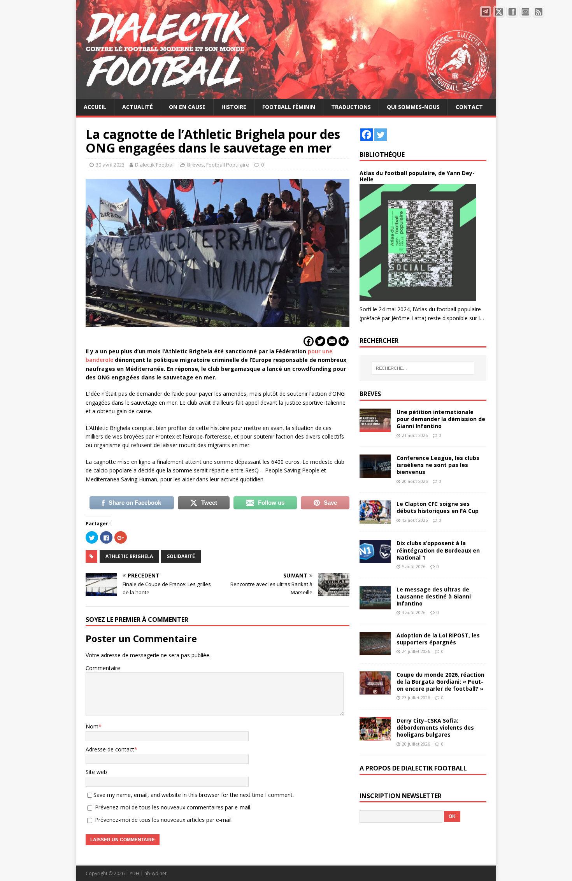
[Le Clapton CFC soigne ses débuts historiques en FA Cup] (375, 519)
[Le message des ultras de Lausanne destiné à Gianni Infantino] (375, 604)
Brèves (195, 164)
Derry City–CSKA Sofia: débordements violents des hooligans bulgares (435, 727)
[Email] (332, 341)
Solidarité (181, 556)
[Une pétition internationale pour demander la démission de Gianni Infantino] (375, 427)
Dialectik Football (155, 164)
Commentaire (103, 668)
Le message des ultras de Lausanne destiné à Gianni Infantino (434, 596)
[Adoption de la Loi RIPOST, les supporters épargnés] (375, 650)
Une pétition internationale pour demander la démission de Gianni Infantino (441, 419)
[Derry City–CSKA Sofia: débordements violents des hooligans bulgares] (375, 736)
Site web (96, 772)
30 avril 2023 (110, 164)
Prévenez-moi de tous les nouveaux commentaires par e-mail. (173, 807)
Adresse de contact (110, 749)
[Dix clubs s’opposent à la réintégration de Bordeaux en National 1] (375, 558)
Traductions (351, 107)
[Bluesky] (344, 341)
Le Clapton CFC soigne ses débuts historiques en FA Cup (438, 507)
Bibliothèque (382, 154)
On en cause (187, 107)
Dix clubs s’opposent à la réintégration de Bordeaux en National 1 (438, 550)
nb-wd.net (155, 873)
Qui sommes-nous (413, 107)
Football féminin (288, 107)
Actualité (137, 107)
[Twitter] (320, 341)
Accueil (95, 107)
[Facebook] (309, 341)
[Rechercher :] (423, 368)
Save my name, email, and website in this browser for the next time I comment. (193, 795)
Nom (92, 726)
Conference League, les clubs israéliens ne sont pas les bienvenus (438, 465)
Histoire (233, 107)
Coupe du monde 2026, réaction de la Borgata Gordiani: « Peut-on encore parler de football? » (440, 681)
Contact (469, 107)
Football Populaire (227, 164)
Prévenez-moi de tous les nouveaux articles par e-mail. (164, 819)
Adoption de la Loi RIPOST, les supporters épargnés (438, 639)
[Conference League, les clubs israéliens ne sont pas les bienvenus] (375, 473)
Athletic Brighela (129, 556)
